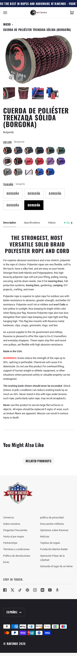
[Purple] (61, 162)
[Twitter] (12, 590)
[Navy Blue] (19, 151)
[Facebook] (5, 590)
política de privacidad (52, 517)
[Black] (8, 151)
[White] (29, 173)
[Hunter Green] (61, 151)
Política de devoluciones (16, 555)
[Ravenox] (18, 493)
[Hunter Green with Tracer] (51, 151)
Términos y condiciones (16, 549)
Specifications (32, 222)
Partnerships (10, 542)
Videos (52, 222)
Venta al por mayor (13, 536)
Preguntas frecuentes (15, 530)
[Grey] (19, 173)
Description (9, 222)
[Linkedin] (42, 590)
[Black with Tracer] (29, 151)
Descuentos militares (52, 523)
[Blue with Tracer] (40, 173)
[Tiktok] (20, 590)
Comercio (8, 517)
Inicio (7, 24)
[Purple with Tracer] (51, 162)
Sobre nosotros (11, 523)
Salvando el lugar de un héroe (56, 566)
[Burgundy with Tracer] (19, 162)
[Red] (40, 162)
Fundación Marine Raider (54, 549)
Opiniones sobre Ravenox (54, 530)
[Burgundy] (8, 162)
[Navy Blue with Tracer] (40, 151)
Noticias (44, 536)
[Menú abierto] (9, 12)
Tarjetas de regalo (50, 542)
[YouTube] (50, 590)
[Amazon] (57, 590)
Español (12, 612)
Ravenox (12, 643)
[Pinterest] (27, 590)
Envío (6, 562)
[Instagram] (35, 590)
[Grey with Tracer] (8, 173)
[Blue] (50, 173)
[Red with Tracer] (29, 162)
